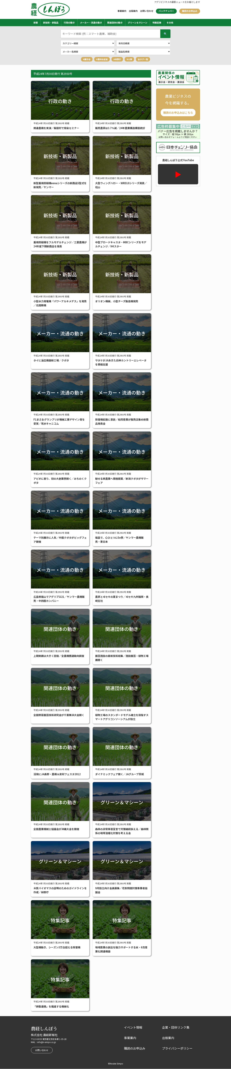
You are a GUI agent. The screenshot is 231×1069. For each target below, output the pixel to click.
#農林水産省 (102, 59)
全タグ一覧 (143, 59)
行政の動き (69, 22)
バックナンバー (166, 11)
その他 (170, 22)
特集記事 (157, 22)
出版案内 (133, 11)
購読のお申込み (189, 11)
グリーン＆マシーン (137, 22)
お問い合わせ (146, 11)
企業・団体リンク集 (175, 1027)
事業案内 (122, 11)
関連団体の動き (115, 22)
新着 (35, 22)
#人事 (129, 59)
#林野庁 (117, 59)
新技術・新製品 (51, 22)
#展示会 (86, 59)
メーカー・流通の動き (91, 22)
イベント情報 (133, 1027)
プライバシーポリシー (177, 1048)
